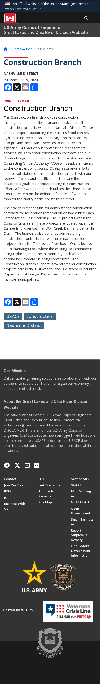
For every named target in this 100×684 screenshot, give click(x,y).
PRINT (9, 101)
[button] (23, 8)
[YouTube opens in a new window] (27, 465)
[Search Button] (84, 18)
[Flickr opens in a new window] (36, 465)
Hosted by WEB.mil (19, 610)
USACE (13, 316)
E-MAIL (24, 101)
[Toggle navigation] (92, 18)
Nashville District (24, 325)
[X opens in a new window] (17, 465)
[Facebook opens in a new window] (7, 465)
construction (39, 316)
